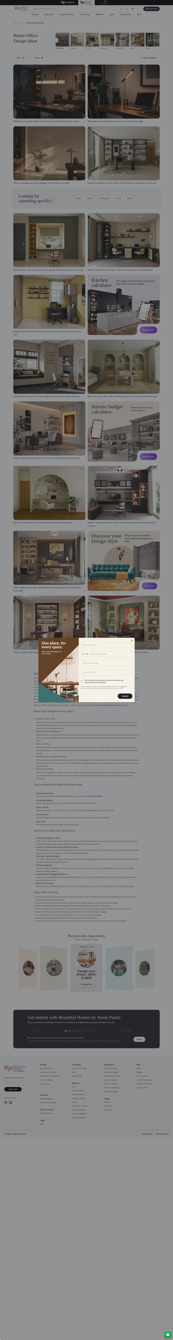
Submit (125, 696)
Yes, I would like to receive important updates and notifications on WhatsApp (104, 681)
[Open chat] (168, 1335)
